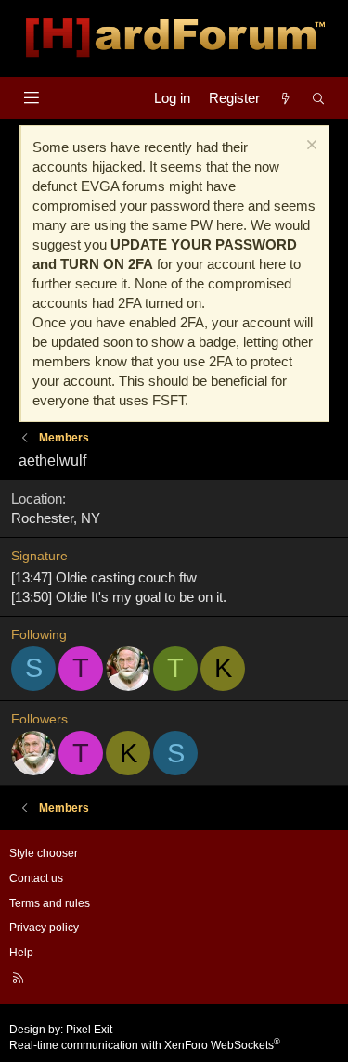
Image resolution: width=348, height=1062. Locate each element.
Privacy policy (44, 927)
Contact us (36, 878)
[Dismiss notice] (309, 147)
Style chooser (43, 853)
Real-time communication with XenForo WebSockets (144, 1045)
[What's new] (285, 98)
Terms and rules (49, 903)
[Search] (319, 98)
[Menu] (31, 98)
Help (21, 952)
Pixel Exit (89, 1029)
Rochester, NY (55, 518)
